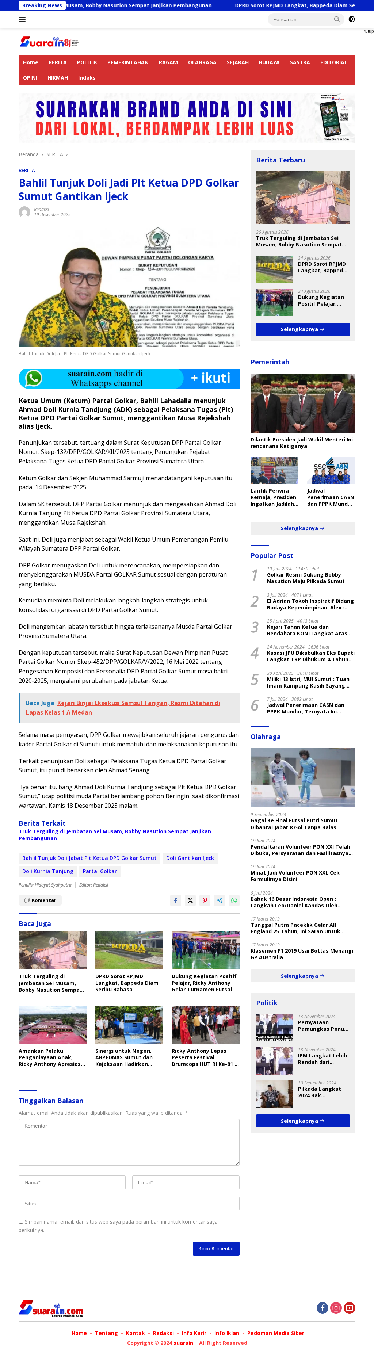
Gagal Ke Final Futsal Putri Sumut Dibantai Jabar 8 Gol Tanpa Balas (294, 823)
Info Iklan (226, 1333)
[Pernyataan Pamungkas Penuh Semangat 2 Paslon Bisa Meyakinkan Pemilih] (274, 1027)
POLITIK (87, 62)
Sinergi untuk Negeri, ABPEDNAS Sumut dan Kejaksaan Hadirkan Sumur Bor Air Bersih (124, 1058)
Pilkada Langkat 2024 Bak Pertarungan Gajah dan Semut (323, 1092)
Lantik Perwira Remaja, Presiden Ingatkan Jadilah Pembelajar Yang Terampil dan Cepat (273, 497)
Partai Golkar (100, 871)
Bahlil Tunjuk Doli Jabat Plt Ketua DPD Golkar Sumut (89, 857)
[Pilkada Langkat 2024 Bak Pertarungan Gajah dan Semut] (274, 1094)
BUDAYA (269, 62)
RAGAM (168, 62)
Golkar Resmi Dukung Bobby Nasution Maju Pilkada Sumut (306, 578)
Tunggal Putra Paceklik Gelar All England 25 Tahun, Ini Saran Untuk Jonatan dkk (295, 928)
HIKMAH (57, 77)
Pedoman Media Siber (275, 1333)
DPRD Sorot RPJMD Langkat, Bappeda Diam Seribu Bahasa (271, 5)
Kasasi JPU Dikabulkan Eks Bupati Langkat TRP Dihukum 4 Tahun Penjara (311, 656)
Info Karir (194, 1333)
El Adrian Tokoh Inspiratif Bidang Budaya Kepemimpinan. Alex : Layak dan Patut (310, 604)
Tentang (106, 1333)
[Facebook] (322, 1308)
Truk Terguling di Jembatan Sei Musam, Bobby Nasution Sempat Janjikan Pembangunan (115, 834)
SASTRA (300, 62)
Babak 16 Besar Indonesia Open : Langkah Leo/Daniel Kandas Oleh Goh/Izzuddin (294, 902)
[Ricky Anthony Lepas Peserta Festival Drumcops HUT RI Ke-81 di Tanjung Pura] (206, 1025)
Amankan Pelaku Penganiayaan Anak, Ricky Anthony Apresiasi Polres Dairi (50, 1058)
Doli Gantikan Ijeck (190, 857)
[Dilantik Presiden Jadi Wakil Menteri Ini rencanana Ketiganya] (303, 403)
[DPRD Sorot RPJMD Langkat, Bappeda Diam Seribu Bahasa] (129, 950)
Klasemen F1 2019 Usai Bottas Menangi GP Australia (302, 954)
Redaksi (41, 209)
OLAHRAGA (202, 62)
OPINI (30, 77)
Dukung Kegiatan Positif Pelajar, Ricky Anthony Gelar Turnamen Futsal (204, 983)
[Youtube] (349, 1308)
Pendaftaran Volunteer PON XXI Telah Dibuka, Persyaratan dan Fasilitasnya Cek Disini (300, 850)
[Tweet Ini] (190, 900)
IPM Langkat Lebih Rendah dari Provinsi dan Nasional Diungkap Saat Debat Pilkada (323, 1059)
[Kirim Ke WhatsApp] (234, 900)
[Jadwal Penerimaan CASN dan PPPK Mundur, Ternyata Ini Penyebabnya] (331, 470)
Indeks (87, 77)
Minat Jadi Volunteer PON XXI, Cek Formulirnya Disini (295, 876)
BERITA (58, 62)
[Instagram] (336, 1308)
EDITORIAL (333, 62)
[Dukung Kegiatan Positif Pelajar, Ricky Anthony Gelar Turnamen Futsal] (206, 950)
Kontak (135, 1333)
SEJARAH (238, 62)
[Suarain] (50, 40)
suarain (183, 1342)
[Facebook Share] (175, 900)
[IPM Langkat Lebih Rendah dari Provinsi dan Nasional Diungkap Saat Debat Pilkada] (274, 1061)
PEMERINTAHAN (128, 62)
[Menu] (23, 19)
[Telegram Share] (219, 900)
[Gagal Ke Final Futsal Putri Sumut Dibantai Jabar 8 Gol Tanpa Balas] (303, 777)
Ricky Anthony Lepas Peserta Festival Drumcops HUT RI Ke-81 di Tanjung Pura (205, 1058)
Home (30, 62)
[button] (337, 19)
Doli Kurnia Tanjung (47, 871)
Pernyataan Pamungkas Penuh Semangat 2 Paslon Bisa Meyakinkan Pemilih (323, 1025)
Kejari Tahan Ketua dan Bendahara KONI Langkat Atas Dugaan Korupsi (307, 630)
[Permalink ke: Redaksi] (24, 211)
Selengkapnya (300, 329)
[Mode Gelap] (351, 19)
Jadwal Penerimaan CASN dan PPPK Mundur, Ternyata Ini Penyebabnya (331, 497)
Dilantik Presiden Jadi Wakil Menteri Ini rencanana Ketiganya (302, 442)
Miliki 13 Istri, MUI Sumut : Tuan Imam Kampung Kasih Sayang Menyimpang (308, 682)
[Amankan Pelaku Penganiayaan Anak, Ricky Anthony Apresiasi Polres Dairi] (53, 1025)
